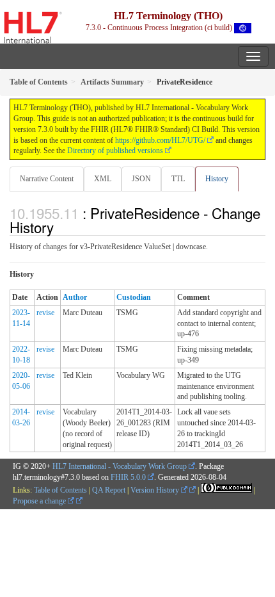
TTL (178, 178)
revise (45, 312)
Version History (155, 490)
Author (75, 297)
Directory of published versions (115, 150)
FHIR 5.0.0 (128, 477)
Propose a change (40, 500)
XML (102, 178)
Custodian (133, 297)
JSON (141, 178)
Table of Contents (60, 490)
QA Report (108, 490)
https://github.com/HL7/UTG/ (160, 140)
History (216, 178)
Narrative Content (47, 178)
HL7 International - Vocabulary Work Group (119, 466)
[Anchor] (61, 227)
